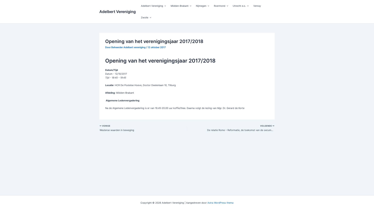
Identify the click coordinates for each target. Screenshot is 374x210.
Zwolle (144, 17)
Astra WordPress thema (220, 202)
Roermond (219, 5)
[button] (164, 6)
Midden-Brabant (179, 5)
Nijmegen (201, 5)
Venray (257, 5)
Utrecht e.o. (239, 5)
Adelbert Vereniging (117, 11)
